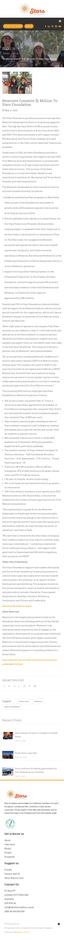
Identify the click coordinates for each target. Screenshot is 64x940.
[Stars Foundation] (32, 8)
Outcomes (9, 844)
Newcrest (24, 701)
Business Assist (22, 932)
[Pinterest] (29, 686)
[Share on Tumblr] (24, 686)
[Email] (35, 686)
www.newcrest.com (12, 660)
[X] (52, 26)
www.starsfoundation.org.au (17, 606)
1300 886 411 (10, 903)
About (7, 840)
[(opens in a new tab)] (7, 755)
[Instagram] (57, 26)
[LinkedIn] (49, 26)
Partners (38, 701)
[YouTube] (61, 26)
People (8, 852)
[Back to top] (59, 924)
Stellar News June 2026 (26, 753)
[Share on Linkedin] (14, 686)
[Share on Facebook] (4, 686)
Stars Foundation (12, 706)
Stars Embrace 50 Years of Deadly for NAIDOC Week (36, 735)
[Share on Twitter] (9, 686)
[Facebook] (46, 26)
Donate (8, 869)
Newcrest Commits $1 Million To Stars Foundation (29, 102)
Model (7, 848)
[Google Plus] (19, 686)
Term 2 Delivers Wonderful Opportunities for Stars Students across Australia (36, 770)
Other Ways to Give (14, 878)
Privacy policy (11, 923)
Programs (9, 856)
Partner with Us (12, 873)
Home (6, 53)
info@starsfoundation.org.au (19, 907)
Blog (15, 53)
